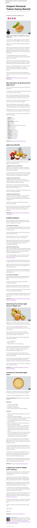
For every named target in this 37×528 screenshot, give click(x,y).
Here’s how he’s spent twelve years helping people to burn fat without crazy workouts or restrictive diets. (18, 522)
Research (8, 285)
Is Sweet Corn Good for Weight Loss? (18, 141)
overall (15, 170)
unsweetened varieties (11, 257)
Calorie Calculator (22, 0)
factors (23, 101)
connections (21, 179)
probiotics (8, 210)
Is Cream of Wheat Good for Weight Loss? (19, 463)
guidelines (16, 326)
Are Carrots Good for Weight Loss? (18, 513)
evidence (15, 186)
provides (13, 114)
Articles (7, 2)
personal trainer (17, 39)
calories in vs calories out (12, 496)
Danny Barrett (9, 0)
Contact (15, 0)
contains (12, 229)
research (15, 363)
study (13, 172)
